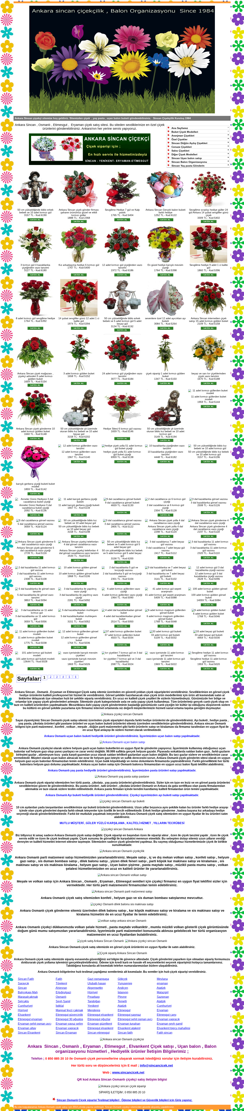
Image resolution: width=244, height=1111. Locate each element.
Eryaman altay (27, 1028)
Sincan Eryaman (66, 1032)
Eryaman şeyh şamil (170, 1023)
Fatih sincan (164, 1032)
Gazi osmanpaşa (98, 978)
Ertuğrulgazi (63, 992)
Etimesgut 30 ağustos (69, 1019)
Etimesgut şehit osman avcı (135, 1019)
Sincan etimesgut (98, 1032)
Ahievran (61, 987)
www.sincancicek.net (128, 1072)
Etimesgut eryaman (30, 1019)
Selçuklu (23, 1001)
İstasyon (123, 992)
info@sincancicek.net (156, 1065)
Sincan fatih (125, 1032)
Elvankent (24, 1014)
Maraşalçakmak (28, 996)
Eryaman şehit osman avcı (34, 1023)
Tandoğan (94, 1001)
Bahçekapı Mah (28, 992)
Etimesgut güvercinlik (69, 1014)
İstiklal (60, 1005)
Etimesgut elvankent (100, 1014)
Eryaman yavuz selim (69, 1023)
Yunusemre (125, 983)
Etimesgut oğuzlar (99, 1019)
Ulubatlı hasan (97, 983)
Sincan (22, 987)
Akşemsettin (95, 987)
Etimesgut (124, 1010)
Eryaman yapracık (168, 1019)
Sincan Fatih (26, 978)
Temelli (122, 1001)
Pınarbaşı (94, 996)
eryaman (162, 983)
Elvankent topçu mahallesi (173, 1028)
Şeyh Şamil (63, 1001)
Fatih (59, 978)
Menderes (94, 1010)
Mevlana (162, 978)
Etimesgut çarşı (166, 1014)
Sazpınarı (163, 996)
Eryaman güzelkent (100, 1023)
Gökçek (122, 978)
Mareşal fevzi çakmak (69, 1010)
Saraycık (23, 983)
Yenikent (93, 1005)
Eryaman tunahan (129, 1023)
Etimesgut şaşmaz (129, 1014)
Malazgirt (162, 992)
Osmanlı (61, 996)
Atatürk (161, 987)
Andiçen (123, 987)
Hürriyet (93, 992)
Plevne (122, 996)
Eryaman (162, 1010)
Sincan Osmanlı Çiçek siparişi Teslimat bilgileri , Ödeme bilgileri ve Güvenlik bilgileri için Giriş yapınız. (124, 1100)
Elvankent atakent (129, 1028)
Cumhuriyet (25, 1005)
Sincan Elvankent (29, 1032)
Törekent (61, 983)
